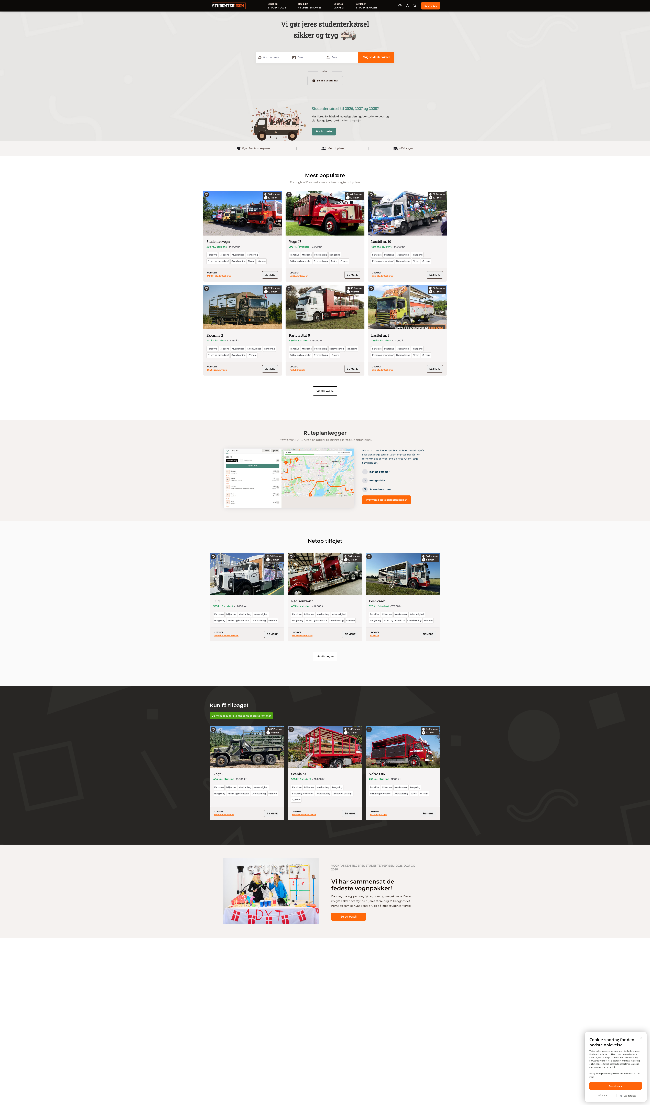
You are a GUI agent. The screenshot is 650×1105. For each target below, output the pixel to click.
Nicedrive (374, 635)
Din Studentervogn (217, 370)
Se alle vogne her (327, 80)
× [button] (641, 1037)
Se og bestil (349, 916)
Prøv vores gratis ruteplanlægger (386, 499)
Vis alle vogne (325, 390)
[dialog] (616, 1067)
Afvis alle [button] (603, 1095)
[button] (629, 1096)
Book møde (324, 131)
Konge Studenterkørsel (304, 814)
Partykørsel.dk (297, 370)
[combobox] (273, 57)
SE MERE (270, 274)
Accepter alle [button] (615, 1086)
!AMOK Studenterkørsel (219, 276)
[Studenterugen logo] (229, 6)
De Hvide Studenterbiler (226, 635)
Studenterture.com (224, 814)
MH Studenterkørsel (302, 635)
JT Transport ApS (378, 814)
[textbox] (273, 57)
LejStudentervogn (299, 276)
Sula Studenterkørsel (382, 276)
